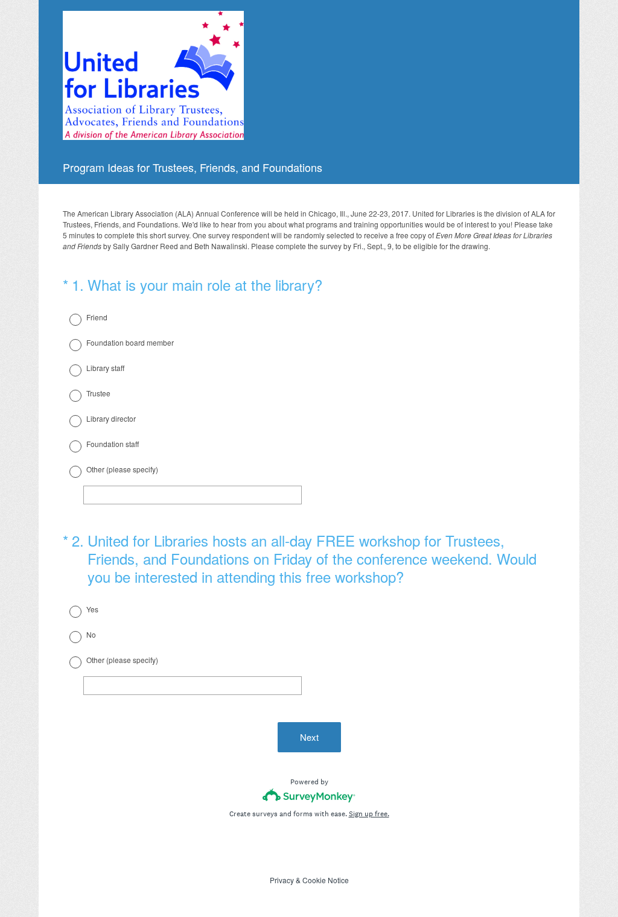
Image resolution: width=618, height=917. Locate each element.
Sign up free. (369, 814)
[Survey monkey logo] (309, 795)
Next (309, 737)
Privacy (282, 880)
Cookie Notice (325, 880)
